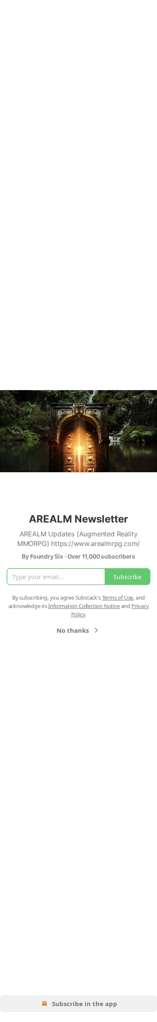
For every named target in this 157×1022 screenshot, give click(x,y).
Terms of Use (118, 597)
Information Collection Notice (83, 606)
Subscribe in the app (84, 1003)
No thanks (73, 630)
